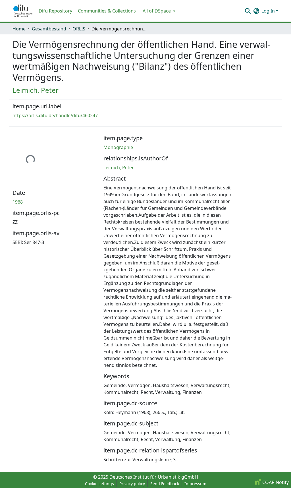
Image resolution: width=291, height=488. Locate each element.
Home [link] (19, 29)
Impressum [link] (195, 483)
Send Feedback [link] (164, 483)
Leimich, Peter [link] (36, 90)
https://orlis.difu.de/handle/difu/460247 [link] (55, 115)
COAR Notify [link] (275, 482)
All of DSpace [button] (157, 11)
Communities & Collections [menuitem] (107, 11)
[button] (23, 11)
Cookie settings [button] (99, 483)
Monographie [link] (118, 147)
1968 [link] (18, 202)
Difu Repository (55, 11)
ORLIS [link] (78, 29)
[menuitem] (158, 11)
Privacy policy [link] (132, 483)
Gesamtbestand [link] (49, 29)
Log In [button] (268, 11)
